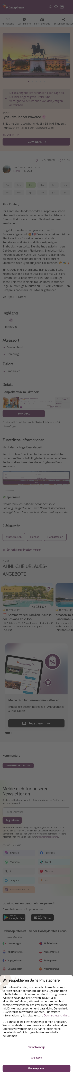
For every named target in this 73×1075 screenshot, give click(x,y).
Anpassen (36, 1057)
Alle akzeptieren (36, 1068)
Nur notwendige (36, 1047)
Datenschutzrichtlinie (56, 1015)
